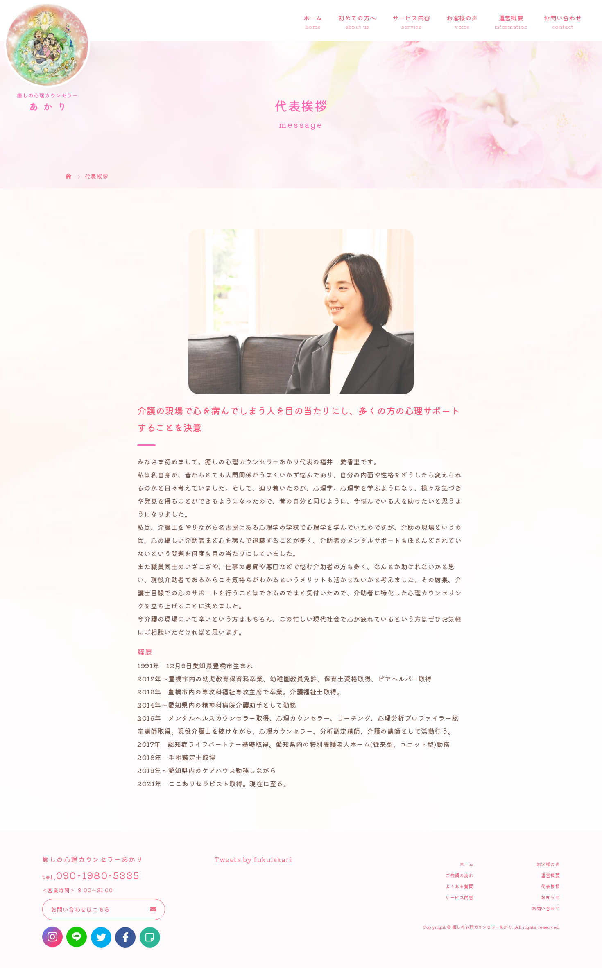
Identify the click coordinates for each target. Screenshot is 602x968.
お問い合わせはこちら (80, 909)
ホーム (312, 17)
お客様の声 (462, 17)
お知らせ (550, 897)
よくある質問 (459, 886)
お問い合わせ (563, 17)
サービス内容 (411, 17)
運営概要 (510, 17)
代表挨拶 (550, 886)
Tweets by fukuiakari (253, 859)
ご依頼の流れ (459, 875)
